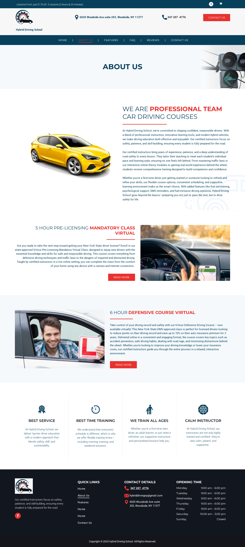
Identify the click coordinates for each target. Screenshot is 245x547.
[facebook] (211, 4)
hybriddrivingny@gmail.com (146, 495)
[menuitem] (63, 40)
